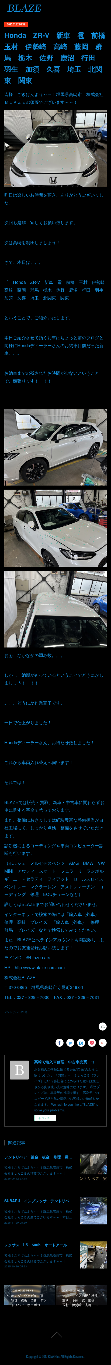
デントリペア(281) (15, 1012)
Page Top (55, 1335)
